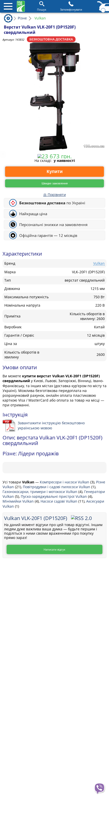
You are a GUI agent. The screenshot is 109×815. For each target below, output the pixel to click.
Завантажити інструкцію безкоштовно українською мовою (51, 425)
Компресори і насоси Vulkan (65, 482)
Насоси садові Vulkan (59, 501)
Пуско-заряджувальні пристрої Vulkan (54, 496)
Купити (55, 171)
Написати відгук (54, 549)
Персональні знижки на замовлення (53, 224)
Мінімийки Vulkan (19, 501)
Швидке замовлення (55, 183)
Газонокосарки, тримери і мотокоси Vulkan (40, 491)
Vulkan (99, 263)
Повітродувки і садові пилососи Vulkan (57, 486)
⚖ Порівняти (54, 194)
